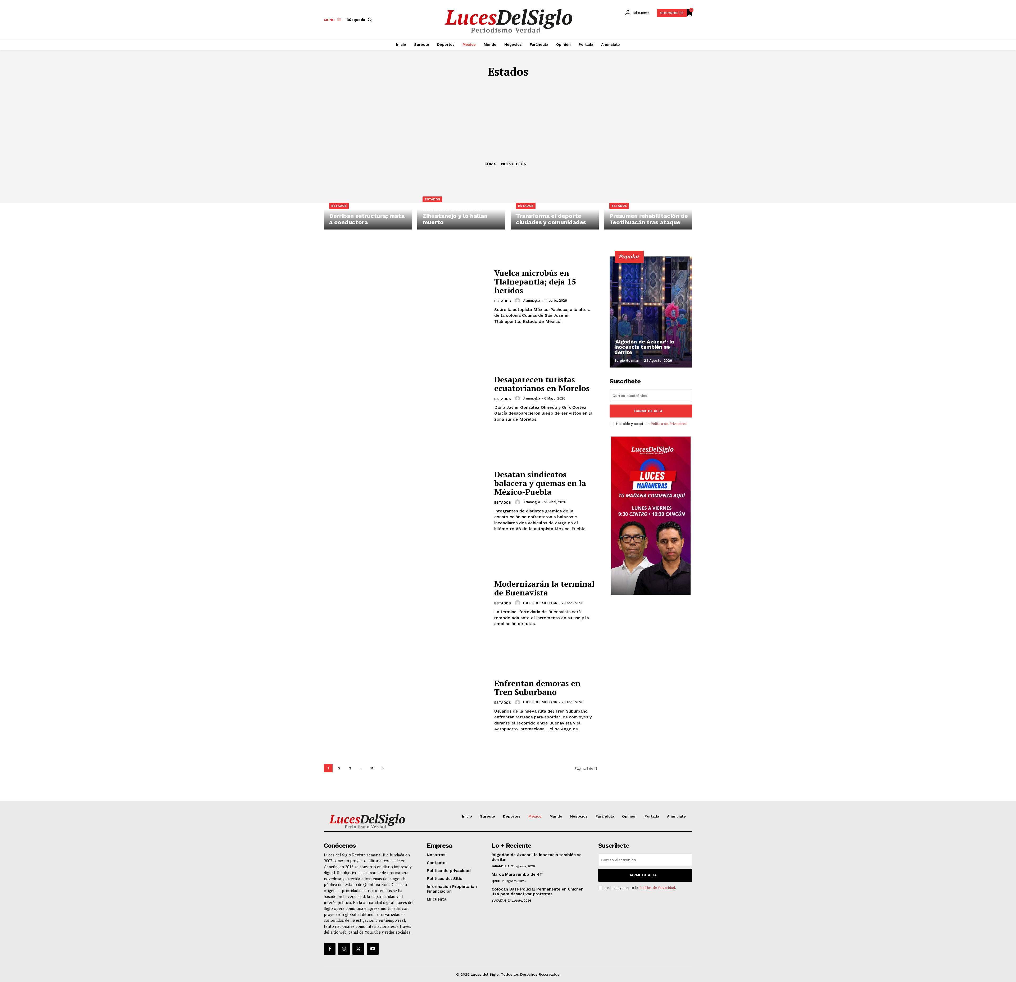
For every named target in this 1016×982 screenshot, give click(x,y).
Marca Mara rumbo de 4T (517, 874)
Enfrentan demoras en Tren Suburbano (537, 687)
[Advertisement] (508, 122)
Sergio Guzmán (626, 360)
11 (371, 768)
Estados (339, 206)
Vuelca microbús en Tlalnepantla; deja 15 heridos (535, 282)
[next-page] (382, 768)
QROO (496, 881)
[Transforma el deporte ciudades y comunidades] (555, 205)
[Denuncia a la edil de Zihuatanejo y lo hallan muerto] (461, 205)
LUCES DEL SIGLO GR (540, 603)
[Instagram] (344, 949)
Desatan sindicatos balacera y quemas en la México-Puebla (540, 483)
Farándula (501, 866)
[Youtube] (373, 949)
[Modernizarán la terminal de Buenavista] (406, 603)
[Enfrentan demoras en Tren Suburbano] (406, 705)
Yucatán (499, 900)
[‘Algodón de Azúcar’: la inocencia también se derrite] (651, 312)
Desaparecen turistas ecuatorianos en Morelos (541, 383)
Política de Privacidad (668, 424)
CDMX (490, 164)
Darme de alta (648, 411)
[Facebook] (329, 949)
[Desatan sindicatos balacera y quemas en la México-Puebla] (406, 501)
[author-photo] (518, 300)
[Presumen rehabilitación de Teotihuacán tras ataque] (648, 205)
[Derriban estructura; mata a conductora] (368, 205)
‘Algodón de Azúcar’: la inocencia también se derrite (644, 346)
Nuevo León (514, 164)
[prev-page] (673, 266)
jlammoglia (531, 300)
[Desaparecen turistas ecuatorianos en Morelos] (406, 399)
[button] (360, 19)
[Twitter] (358, 949)
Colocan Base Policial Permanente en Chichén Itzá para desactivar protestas (537, 891)
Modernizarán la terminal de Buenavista (544, 588)
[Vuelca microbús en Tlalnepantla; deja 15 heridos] (406, 296)
